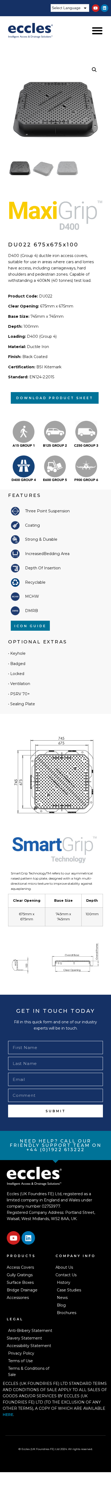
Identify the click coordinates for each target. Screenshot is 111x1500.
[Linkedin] (104, 8)
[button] (97, 30)
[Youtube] (95, 8)
